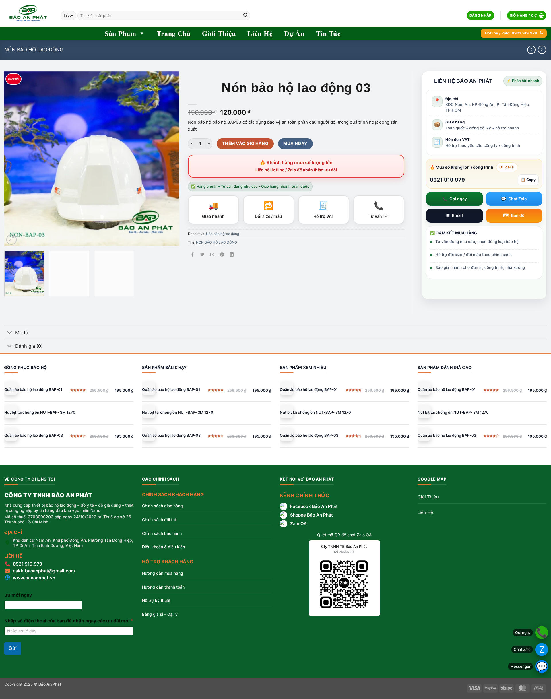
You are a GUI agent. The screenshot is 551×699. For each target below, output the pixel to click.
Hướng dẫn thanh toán (163, 587)
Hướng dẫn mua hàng (162, 573)
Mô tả (21, 332)
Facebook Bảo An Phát (314, 506)
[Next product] (531, 50)
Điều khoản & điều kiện (163, 546)
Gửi (13, 648)
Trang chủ (174, 33)
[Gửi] (245, 15)
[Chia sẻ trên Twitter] (202, 254)
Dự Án (294, 33)
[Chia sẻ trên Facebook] (192, 254)
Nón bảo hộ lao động (33, 49)
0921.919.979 (27, 564)
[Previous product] (542, 50)
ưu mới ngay (18, 595)
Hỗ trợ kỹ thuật (156, 600)
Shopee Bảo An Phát (311, 515)
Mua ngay (295, 143)
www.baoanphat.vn (34, 577)
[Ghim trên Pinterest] (222, 254)
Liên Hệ (260, 33)
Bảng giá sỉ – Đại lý (160, 614)
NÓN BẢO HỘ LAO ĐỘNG (216, 242)
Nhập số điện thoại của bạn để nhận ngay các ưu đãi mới (68, 621)
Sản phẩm (120, 33)
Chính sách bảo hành (162, 533)
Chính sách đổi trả (159, 519)
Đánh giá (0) (29, 346)
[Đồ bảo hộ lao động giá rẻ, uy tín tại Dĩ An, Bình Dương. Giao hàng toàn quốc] (28, 13)
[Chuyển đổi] (9, 333)
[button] (480, 15)
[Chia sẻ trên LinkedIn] (231, 254)
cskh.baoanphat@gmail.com (44, 571)
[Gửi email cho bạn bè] (212, 254)
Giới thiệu (219, 33)
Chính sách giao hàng (162, 505)
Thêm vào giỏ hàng (245, 143)
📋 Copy (528, 180)
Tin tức (328, 33)
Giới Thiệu (428, 497)
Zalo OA (298, 523)
